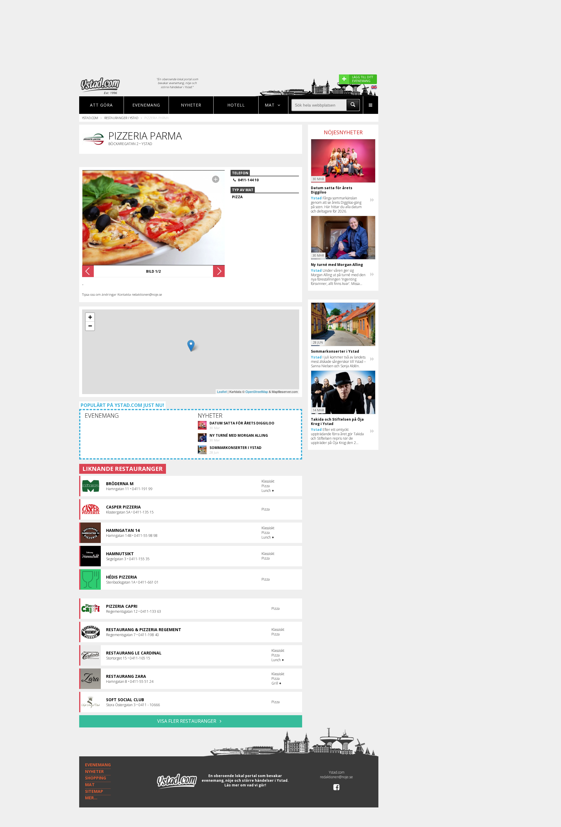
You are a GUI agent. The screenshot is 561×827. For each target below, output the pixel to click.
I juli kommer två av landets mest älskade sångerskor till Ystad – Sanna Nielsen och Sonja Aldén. (338, 361)
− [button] (90, 326)
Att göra (101, 105)
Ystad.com (90, 118)
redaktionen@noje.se (336, 776)
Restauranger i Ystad (121, 118)
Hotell (236, 105)
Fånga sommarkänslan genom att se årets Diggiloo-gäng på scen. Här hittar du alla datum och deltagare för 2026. (336, 204)
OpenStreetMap (256, 391)
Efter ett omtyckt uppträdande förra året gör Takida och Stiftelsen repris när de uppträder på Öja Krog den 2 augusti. (337, 436)
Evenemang (146, 105)
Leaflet (222, 391)
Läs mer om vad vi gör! (245, 785)
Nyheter (191, 105)
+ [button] (90, 317)
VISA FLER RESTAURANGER (187, 721)
